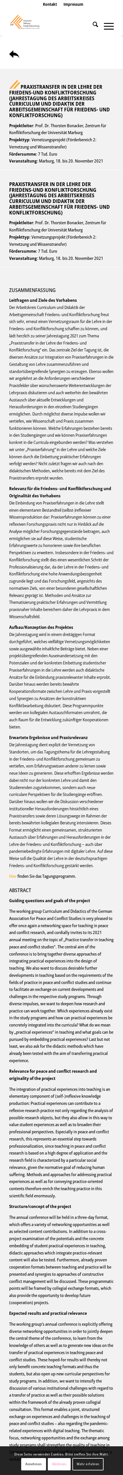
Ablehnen (59, 1464)
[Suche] (92, 25)
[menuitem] (50, 10)
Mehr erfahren (88, 1464)
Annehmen (33, 1464)
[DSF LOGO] (51, 25)
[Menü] (106, 25)
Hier (13, 876)
